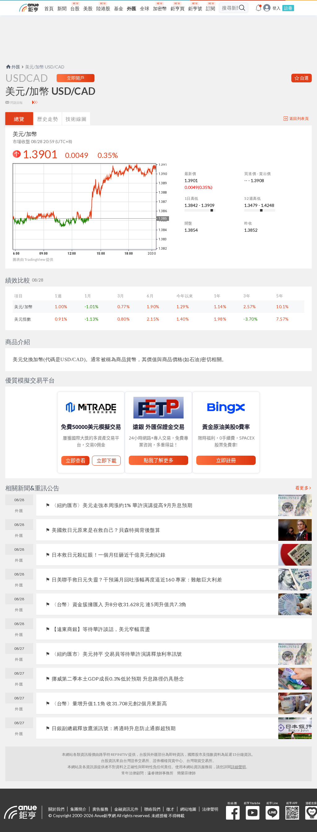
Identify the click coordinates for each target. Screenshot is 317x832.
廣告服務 (100, 809)
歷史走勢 (47, 119)
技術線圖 (76, 119)
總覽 (19, 119)
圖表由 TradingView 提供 (33, 259)
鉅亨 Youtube (252, 813)
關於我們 (56, 809)
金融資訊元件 (126, 809)
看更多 (302, 488)
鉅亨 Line (272, 813)
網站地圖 (188, 809)
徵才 (170, 809)
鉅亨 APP (292, 813)
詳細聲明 (238, 766)
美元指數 (22, 319)
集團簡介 (78, 809)
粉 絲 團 (233, 813)
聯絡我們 (152, 809)
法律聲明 (210, 809)
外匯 (15, 66)
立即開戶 (75, 78)
